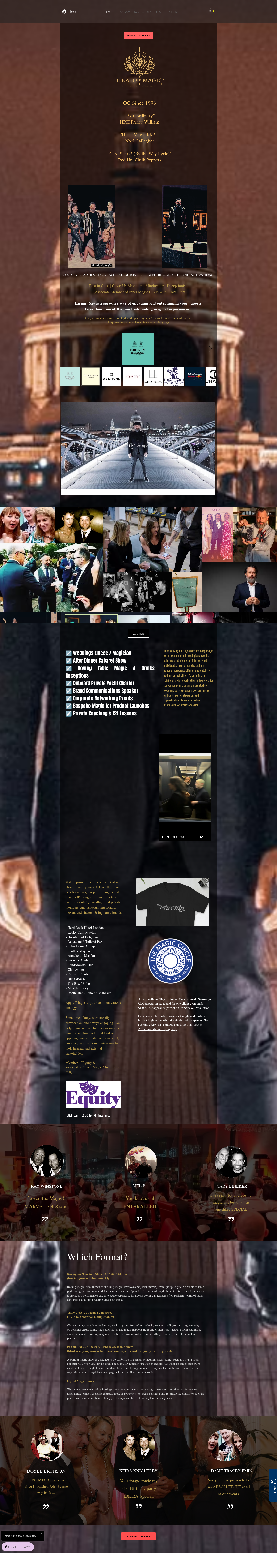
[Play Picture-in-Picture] (201, 837)
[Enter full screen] (207, 837)
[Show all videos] (138, 492)
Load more (138, 633)
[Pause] (163, 837)
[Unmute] (169, 837)
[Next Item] (210, 349)
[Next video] (209, 446)
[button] (212, 10)
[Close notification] (41, 1533)
